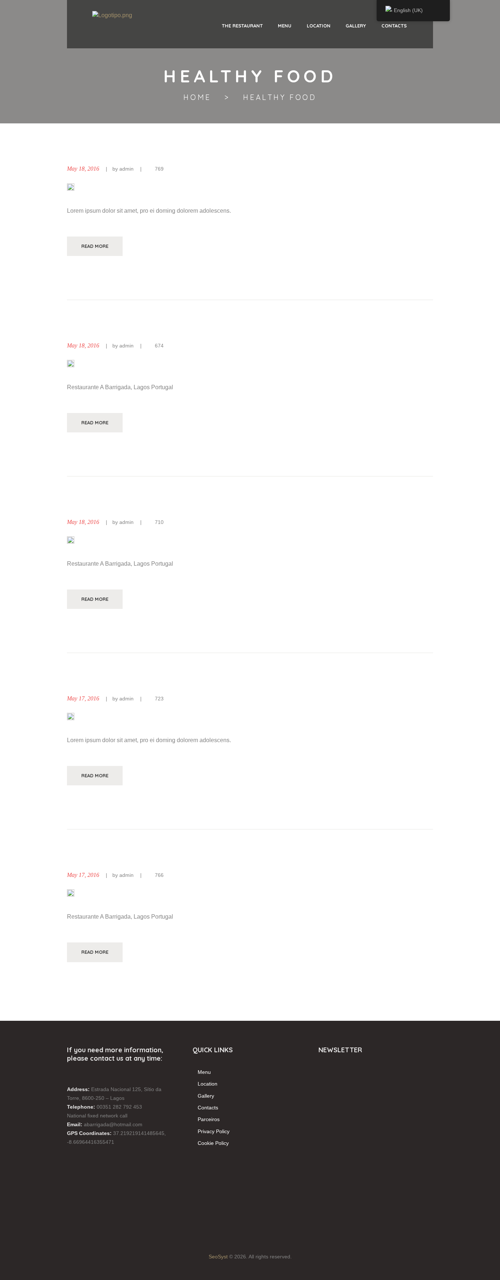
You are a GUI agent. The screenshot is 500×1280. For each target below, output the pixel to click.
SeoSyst (218, 1256)
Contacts (208, 1107)
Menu (204, 1072)
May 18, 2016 (83, 168)
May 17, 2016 (83, 698)
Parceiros (209, 1119)
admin (126, 169)
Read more (94, 246)
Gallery (206, 1096)
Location (207, 1084)
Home (197, 97)
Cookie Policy (213, 1143)
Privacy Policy (214, 1131)
